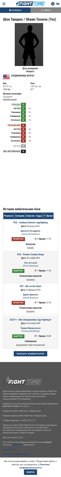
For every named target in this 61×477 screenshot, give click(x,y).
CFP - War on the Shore (30, 286)
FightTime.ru (17, 445)
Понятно (30, 472)
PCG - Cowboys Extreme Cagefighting (30, 222)
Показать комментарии (30, 353)
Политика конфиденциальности (16, 454)
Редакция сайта (9, 449)
